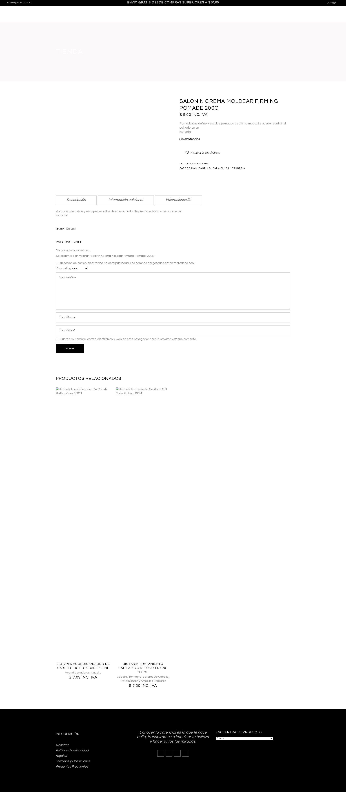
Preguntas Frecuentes (72, 766)
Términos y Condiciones (73, 761)
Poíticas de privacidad (72, 750)
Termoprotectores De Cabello (148, 676)
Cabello (205, 168)
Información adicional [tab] (125, 200)
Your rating (63, 268)
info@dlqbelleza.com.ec (19, 2)
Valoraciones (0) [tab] (178, 200)
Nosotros (62, 745)
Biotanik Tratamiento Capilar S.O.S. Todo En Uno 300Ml (143, 668)
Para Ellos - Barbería (229, 168)
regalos (61, 755)
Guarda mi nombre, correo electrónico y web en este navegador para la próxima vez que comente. (128, 339)
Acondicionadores (77, 672)
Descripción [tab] (76, 200)
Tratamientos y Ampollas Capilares (143, 680)
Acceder (332, 2)
